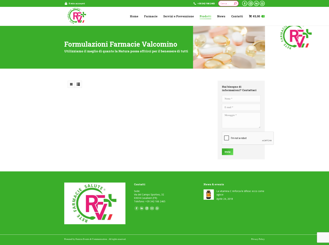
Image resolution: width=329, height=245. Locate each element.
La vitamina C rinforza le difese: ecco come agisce (240, 192)
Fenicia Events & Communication (92, 239)
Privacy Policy (258, 239)
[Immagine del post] (209, 194)
